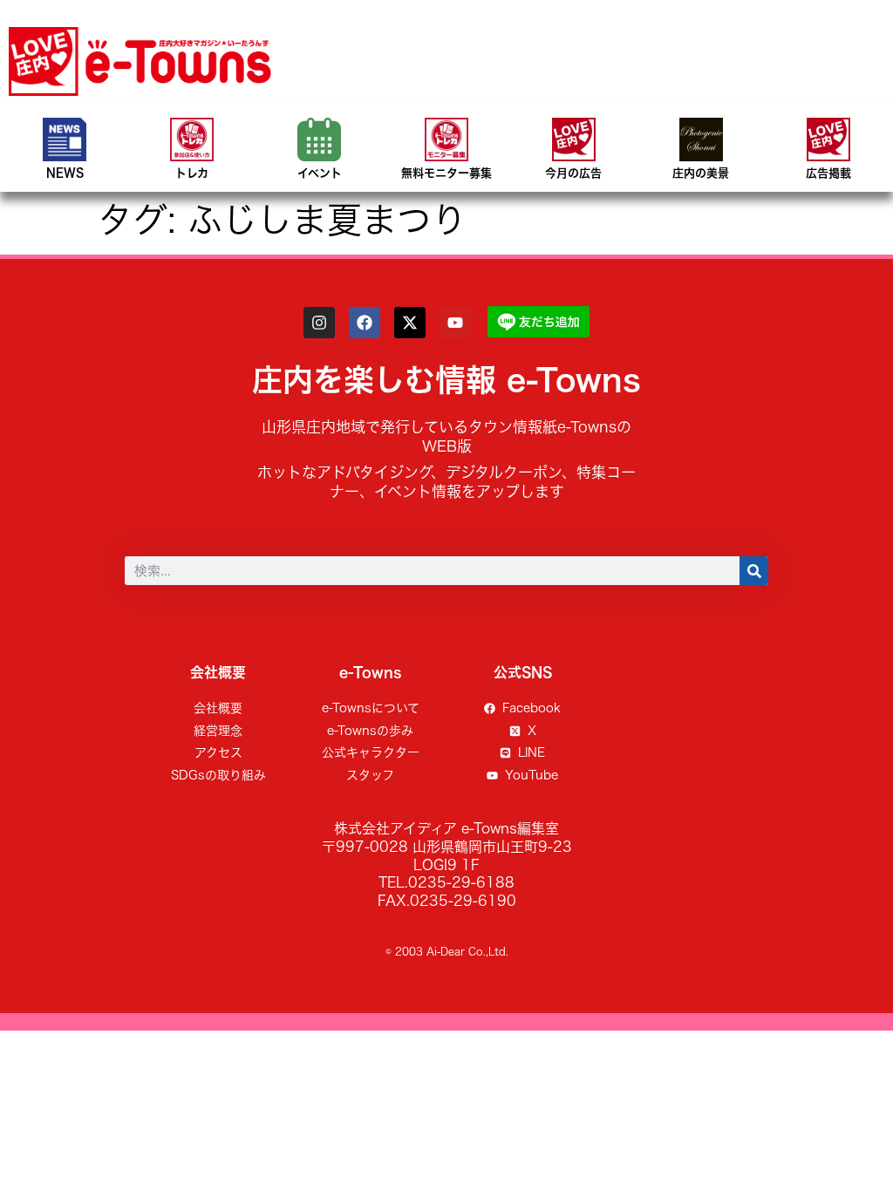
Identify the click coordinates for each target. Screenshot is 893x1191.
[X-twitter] (410, 322)
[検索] (754, 570)
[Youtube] (455, 322)
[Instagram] (319, 322)
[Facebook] (364, 322)
